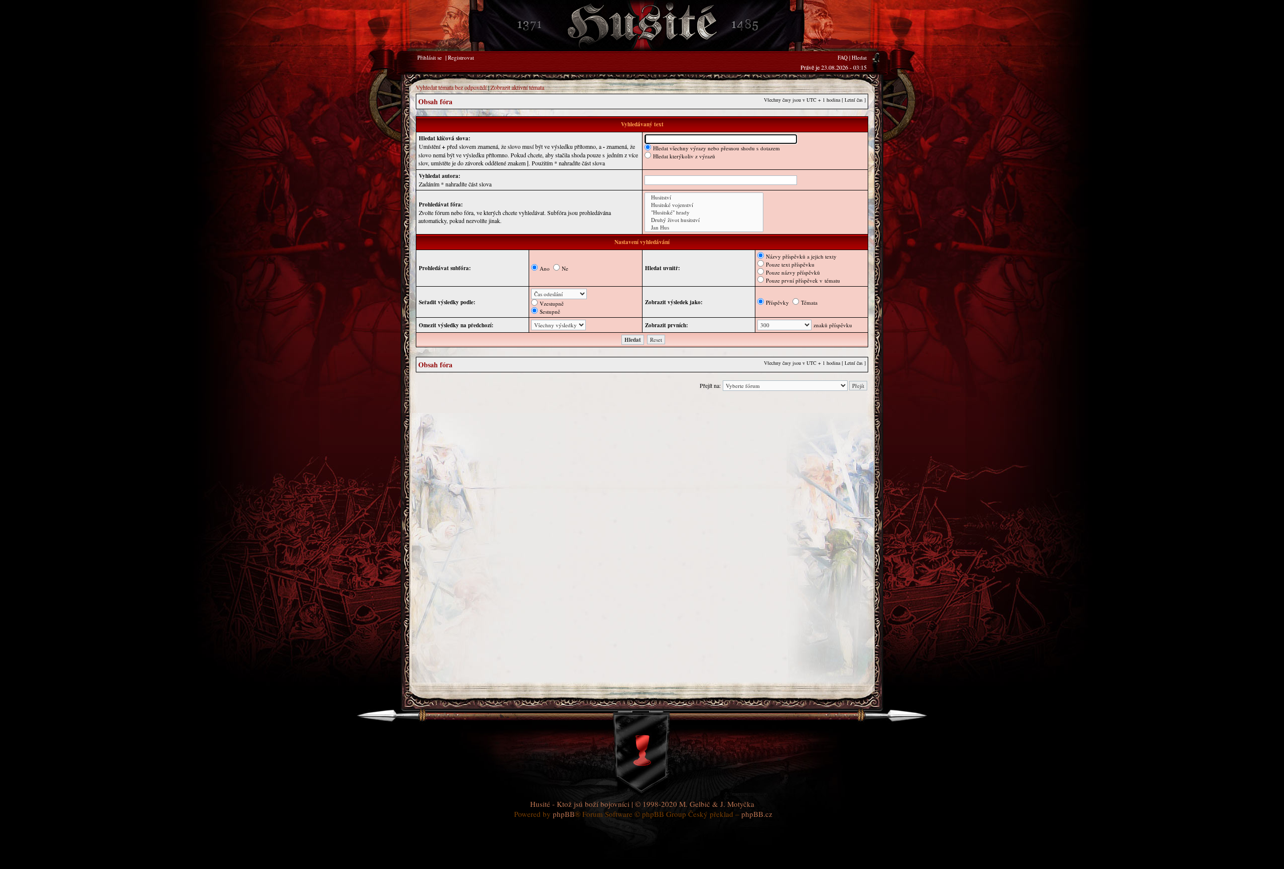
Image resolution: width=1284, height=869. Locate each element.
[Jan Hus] (704, 227)
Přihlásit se (429, 57)
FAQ (843, 57)
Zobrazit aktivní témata (517, 87)
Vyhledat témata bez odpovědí (451, 87)
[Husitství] (704, 197)
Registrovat (461, 57)
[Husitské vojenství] (704, 204)
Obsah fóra (435, 101)
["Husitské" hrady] (704, 212)
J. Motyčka (737, 804)
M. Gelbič (694, 804)
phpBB (564, 814)
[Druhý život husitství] (704, 220)
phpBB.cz (756, 814)
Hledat (859, 57)
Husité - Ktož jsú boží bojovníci (579, 804)
